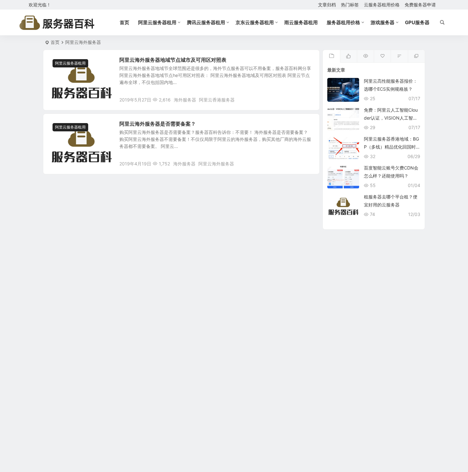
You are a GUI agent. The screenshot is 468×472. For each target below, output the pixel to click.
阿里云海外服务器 (216, 163)
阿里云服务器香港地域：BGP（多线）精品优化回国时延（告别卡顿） (391, 146)
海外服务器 (185, 99)
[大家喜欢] (348, 56)
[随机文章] (399, 56)
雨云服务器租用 (301, 22)
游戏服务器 (382, 22)
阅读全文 (307, 99)
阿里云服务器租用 (157, 22)
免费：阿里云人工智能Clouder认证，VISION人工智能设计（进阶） (391, 117)
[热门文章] (365, 56)
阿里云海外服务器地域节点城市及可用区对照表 (172, 60)
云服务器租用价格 (382, 4)
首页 (124, 22)
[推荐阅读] (416, 56)
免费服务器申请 (420, 4)
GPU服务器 (417, 22)
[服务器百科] (57, 23)
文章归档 (327, 4)
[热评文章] (382, 56)
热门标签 (350, 4)
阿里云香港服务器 (217, 99)
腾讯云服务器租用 (206, 22)
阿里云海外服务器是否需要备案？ (157, 124)
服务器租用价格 (343, 22)
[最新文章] (331, 56)
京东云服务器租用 (255, 22)
